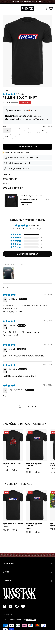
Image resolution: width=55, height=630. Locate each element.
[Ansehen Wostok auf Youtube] (23, 606)
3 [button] (28, 406)
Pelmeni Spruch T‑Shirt (34, 465)
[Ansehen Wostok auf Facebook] (17, 606)
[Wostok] (27, 8)
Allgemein (7, 581)
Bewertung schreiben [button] (27, 253)
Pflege (6, 184)
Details (6, 175)
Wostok (12, 620)
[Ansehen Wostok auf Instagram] (5, 606)
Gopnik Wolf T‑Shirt (12, 464)
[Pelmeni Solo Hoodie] (11, 200)
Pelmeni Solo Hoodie (28, 200)
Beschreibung (10, 179)
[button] (45, 8)
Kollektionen (8, 563)
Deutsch (6, 614)
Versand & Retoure (13, 188)
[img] (9, 294)
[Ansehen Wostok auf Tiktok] (11, 606)
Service (6, 572)
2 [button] (24, 406)
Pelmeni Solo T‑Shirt (13, 524)
